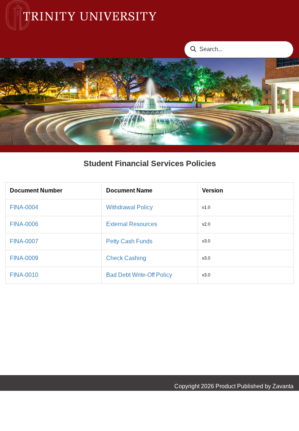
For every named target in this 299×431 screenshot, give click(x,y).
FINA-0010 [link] (24, 275)
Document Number (36, 190)
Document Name (129, 190)
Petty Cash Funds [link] (129, 241)
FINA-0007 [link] (24, 241)
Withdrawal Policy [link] (129, 207)
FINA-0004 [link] (24, 207)
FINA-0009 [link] (24, 258)
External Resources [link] (131, 224)
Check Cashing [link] (126, 258)
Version (212, 190)
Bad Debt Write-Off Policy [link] (139, 275)
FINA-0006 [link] (24, 224)
